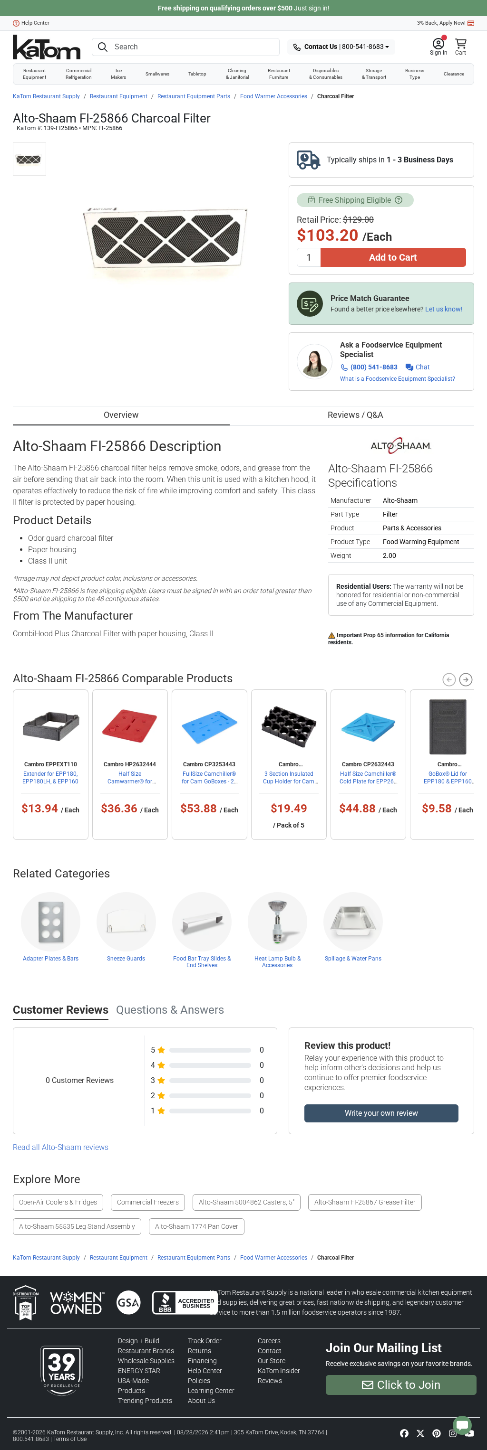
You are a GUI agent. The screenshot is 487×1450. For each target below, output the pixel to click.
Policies (199, 1380)
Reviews (270, 1380)
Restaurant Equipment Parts (193, 96)
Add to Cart (393, 257)
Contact (270, 1351)
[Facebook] (404, 1433)
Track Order (205, 1341)
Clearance (454, 73)
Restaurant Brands (146, 1351)
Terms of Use (70, 1439)
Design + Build (138, 1341)
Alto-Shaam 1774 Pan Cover (196, 1226)
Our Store (271, 1361)
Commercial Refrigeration (79, 74)
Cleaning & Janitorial (237, 74)
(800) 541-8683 (374, 367)
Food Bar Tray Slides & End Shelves (202, 962)
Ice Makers (118, 74)
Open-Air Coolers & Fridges (58, 1202)
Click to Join (408, 1385)
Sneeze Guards (126, 958)
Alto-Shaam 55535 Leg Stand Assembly (77, 1226)
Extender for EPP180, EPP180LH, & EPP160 (50, 778)
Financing (202, 1361)
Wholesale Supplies (146, 1361)
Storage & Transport (374, 74)
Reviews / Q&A (355, 415)
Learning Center (211, 1390)
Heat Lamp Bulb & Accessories (277, 962)
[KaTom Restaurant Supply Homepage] (46, 47)
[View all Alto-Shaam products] (401, 445)
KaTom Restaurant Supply (46, 96)
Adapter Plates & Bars (50, 958)
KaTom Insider (279, 1371)
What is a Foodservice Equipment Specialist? (397, 379)
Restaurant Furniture (279, 74)
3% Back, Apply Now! (441, 23)
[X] (420, 1433)
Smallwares (157, 73)
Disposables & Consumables (325, 74)
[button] (439, 47)
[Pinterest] (436, 1433)
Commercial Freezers (148, 1202)
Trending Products (145, 1400)
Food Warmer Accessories (273, 96)
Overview (121, 415)
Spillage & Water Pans (353, 958)
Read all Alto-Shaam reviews (60, 1147)
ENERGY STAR (139, 1371)
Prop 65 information (389, 635)
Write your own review (381, 1113)
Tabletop (197, 73)
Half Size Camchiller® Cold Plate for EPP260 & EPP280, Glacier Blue (368, 781)
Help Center (35, 23)
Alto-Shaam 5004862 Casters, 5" (246, 1202)
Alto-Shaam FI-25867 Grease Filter (365, 1202)
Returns (199, 1351)
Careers (269, 1341)
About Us (201, 1400)
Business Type (414, 74)
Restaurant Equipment (34, 74)
